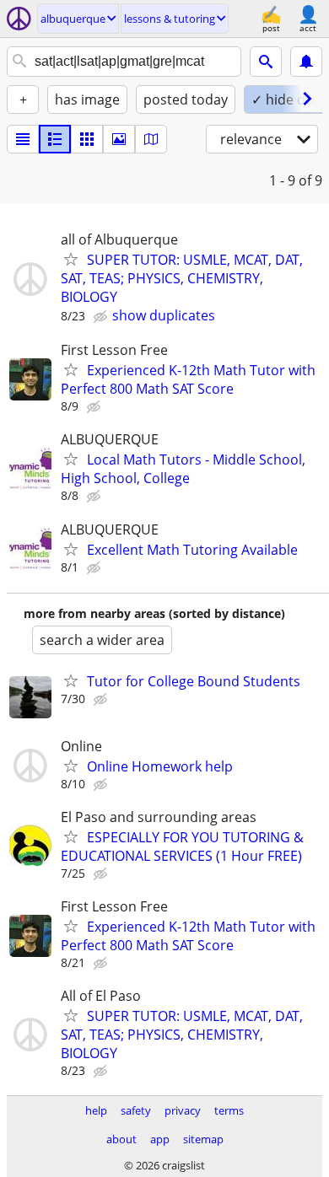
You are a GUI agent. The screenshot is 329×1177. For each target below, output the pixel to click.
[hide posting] (102, 317)
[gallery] (119, 139)
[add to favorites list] (71, 259)
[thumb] (55, 139)
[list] (23, 139)
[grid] (87, 139)
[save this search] (306, 61)
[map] (151, 139)
